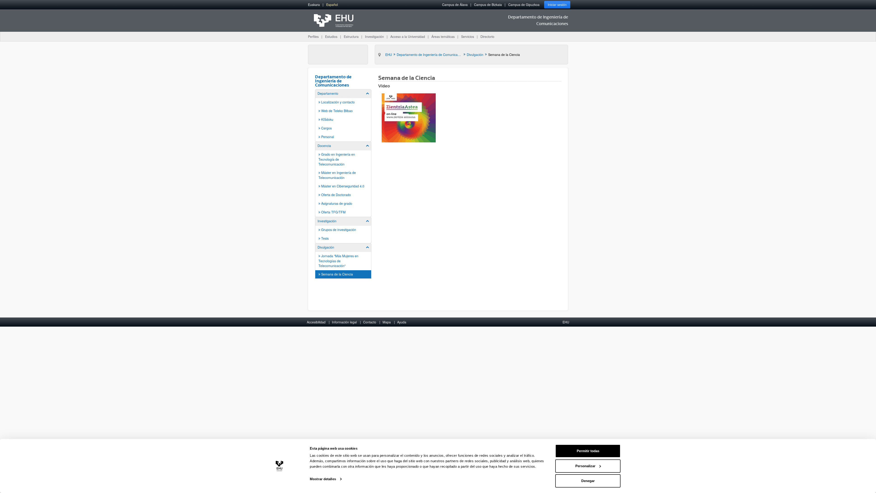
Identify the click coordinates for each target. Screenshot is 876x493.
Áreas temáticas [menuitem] (443, 36)
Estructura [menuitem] (351, 36)
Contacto (369, 322)
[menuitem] (314, 4)
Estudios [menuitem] (331, 36)
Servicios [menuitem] (467, 36)
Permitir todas (588, 451)
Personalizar (585, 466)
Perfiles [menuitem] (313, 36)
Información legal (344, 322)
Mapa (387, 322)
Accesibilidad (316, 322)
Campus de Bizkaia (488, 4)
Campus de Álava (455, 4)
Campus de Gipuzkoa (524, 4)
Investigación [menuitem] (374, 36)
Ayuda (401, 322)
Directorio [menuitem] (487, 36)
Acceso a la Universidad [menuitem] (407, 36)
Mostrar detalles (323, 479)
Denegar (588, 481)
